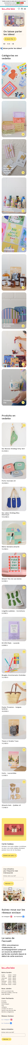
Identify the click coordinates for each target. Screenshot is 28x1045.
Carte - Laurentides (9, 773)
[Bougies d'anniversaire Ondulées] (14, 661)
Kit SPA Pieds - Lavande (10, 643)
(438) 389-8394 (5, 994)
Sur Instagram (6, 916)
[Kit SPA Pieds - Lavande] (14, 629)
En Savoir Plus (9, 39)
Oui (18, 3)
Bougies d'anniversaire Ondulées (14, 675)
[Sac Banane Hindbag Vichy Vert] (14, 435)
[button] (5, 43)
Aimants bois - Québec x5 (11, 805)
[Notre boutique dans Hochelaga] (8, 8)
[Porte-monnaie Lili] (14, 467)
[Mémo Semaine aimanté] (14, 533)
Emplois (3, 1001)
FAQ (2, 1005)
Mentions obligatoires (7, 1012)
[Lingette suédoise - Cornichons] (14, 597)
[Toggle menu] (24, 8)
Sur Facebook (18, 916)
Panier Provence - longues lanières (11, 708)
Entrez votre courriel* (9, 876)
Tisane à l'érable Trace (10, 741)
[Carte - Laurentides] (14, 759)
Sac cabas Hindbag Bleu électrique (10, 514)
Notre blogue (5, 1004)
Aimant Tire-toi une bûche (11, 579)
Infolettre (4, 1007)
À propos (4, 1002)
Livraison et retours (7, 1008)
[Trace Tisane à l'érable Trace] (14, 727)
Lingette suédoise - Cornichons (13, 611)
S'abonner (8, 883)
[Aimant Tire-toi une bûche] (14, 565)
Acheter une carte (8, 855)
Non (22, 3)
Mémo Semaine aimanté (10, 547)
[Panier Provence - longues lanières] (14, 693)
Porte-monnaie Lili (9, 481)
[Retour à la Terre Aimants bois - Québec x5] (14, 791)
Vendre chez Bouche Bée (8, 1010)
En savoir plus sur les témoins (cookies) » (14, 4)
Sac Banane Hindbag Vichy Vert (13, 449)
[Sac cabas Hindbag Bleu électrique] (14, 499)
